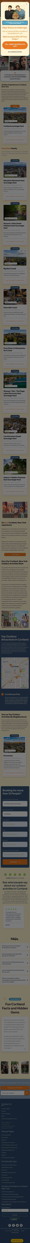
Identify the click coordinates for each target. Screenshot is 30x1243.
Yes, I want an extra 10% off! (15, 45)
